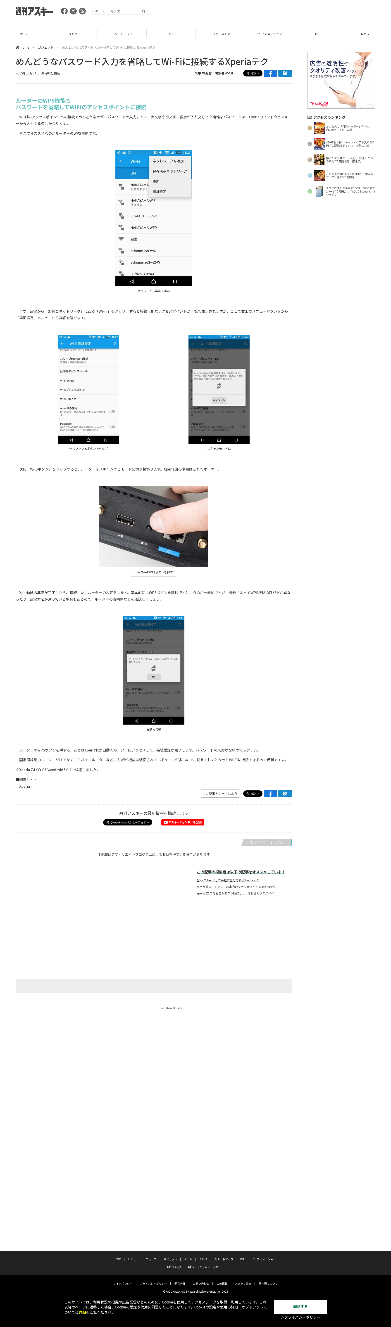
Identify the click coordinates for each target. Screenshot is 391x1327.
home (24, 47)
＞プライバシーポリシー (300, 1317)
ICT (171, 34)
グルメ (73, 34)
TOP (317, 34)
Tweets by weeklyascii (170, 1008)
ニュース (151, 1259)
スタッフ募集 (243, 1283)
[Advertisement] (293, 12)
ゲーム (24, 34)
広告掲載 (222, 1283)
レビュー (366, 34)
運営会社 (179, 1283)
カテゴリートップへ (268, 842)
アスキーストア (220, 34)
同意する (300, 1307)
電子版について (268, 1283)
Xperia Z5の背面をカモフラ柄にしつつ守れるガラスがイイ (235, 893)
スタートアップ (122, 34)
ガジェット (46, 47)
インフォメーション (268, 34)
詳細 (82, 1312)
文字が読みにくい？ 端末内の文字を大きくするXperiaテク (236, 886)
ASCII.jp (176, 1267)
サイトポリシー (122, 1283)
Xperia (24, 786)
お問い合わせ (201, 1283)
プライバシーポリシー (153, 1283)
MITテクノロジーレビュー (208, 1267)
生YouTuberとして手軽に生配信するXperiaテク (228, 880)
